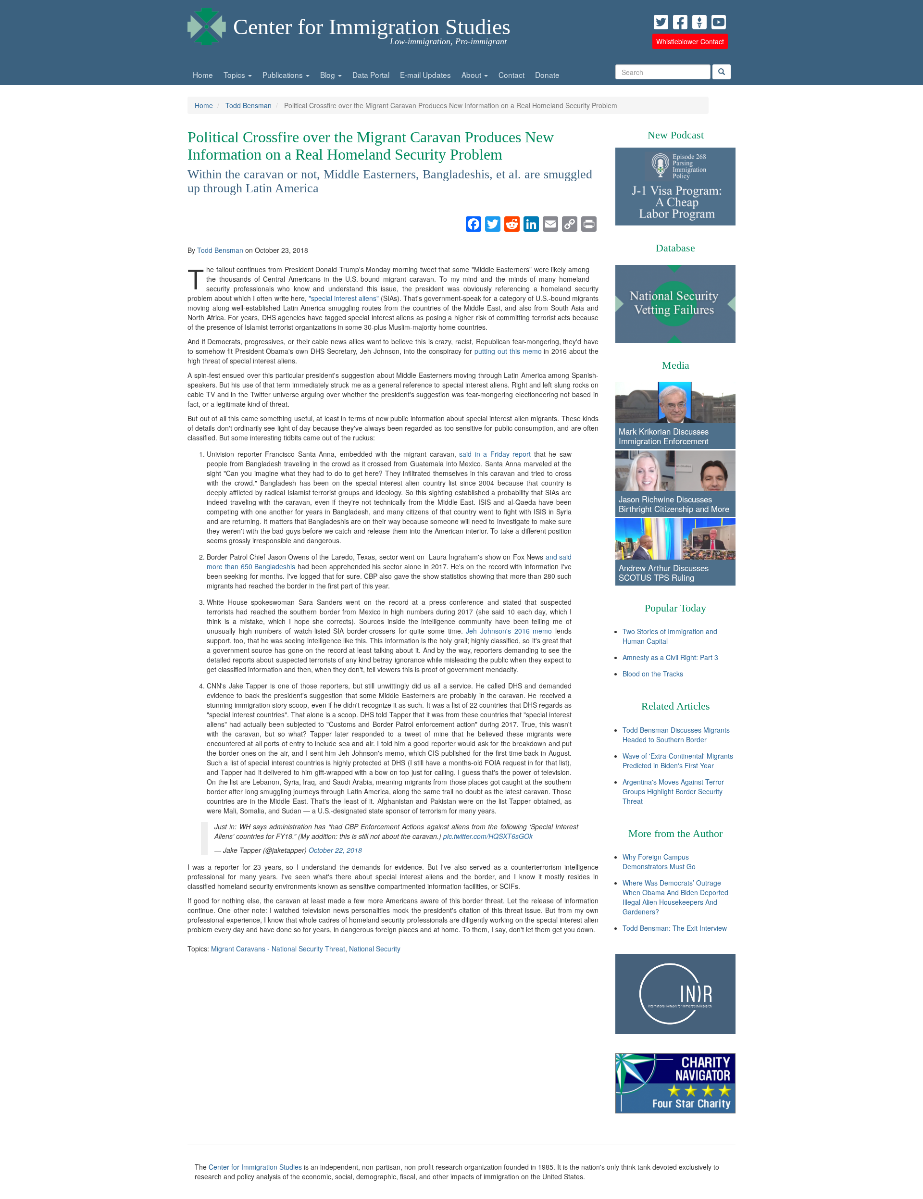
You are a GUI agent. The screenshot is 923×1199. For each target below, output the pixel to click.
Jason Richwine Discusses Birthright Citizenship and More (674, 503)
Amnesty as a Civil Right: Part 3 (670, 657)
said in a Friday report (495, 454)
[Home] (206, 24)
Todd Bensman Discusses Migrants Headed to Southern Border (676, 734)
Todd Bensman (248, 105)
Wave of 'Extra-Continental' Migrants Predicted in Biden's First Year (678, 760)
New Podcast (676, 135)
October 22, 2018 (335, 850)
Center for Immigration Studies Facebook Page (680, 22)
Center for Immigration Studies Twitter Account (661, 22)
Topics (235, 74)
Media (675, 365)
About (472, 74)
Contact (511, 74)
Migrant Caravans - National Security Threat (278, 948)
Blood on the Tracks (653, 673)
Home (203, 74)
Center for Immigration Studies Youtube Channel (718, 22)
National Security (374, 948)
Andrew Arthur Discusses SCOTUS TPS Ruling (664, 572)
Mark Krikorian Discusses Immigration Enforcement (664, 436)
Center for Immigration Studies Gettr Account (699, 22)
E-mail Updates (425, 74)
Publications (283, 74)
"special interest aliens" (344, 298)
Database (675, 248)
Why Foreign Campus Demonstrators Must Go (659, 861)
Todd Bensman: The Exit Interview (675, 928)
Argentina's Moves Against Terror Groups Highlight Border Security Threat (673, 791)
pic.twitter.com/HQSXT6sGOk (488, 836)
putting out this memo (508, 351)
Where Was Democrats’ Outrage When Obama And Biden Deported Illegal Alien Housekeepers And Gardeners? (675, 897)
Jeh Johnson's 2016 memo (509, 631)
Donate (547, 74)
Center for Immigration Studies (372, 26)
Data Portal (370, 74)
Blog (328, 74)
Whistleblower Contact (690, 41)
